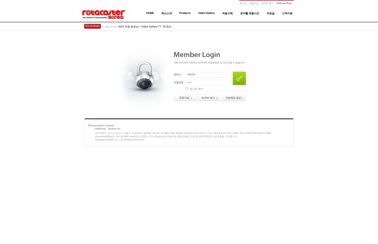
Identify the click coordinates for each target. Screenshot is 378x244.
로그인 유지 (196, 88)
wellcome (100, 128)
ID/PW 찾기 (268, 3)
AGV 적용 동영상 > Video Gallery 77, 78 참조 (145, 26)
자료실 (271, 13)
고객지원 (287, 13)
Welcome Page (284, 3)
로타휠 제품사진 (249, 13)
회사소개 (166, 13)
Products (185, 13)
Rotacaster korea (101, 125)
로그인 (243, 3)
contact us (114, 128)
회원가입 (254, 3)
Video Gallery (206, 13)
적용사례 (227, 13)
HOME (150, 13)
